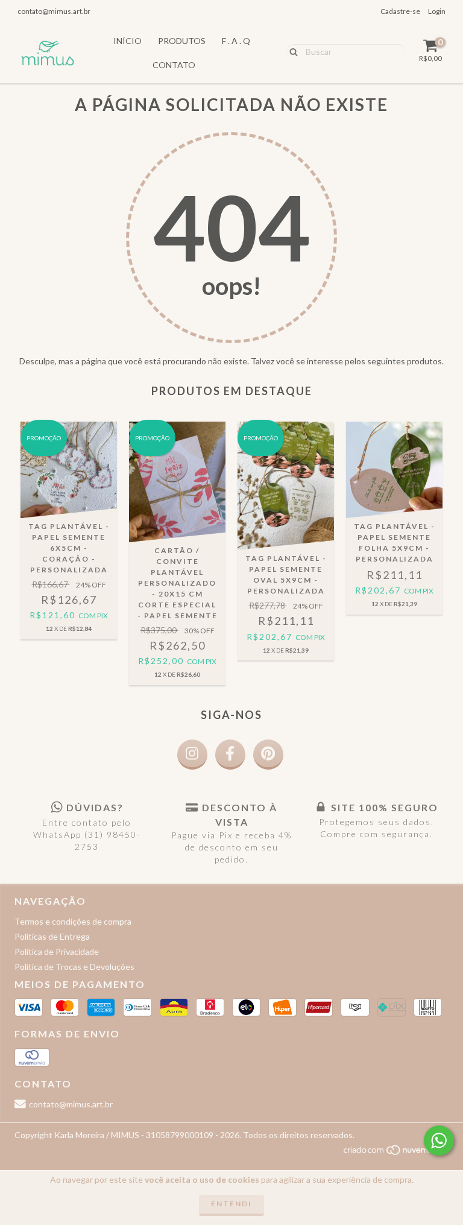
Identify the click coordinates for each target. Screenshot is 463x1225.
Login (437, 11)
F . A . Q (236, 41)
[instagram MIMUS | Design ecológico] (192, 754)
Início (127, 41)
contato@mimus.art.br (53, 11)
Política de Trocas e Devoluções (74, 966)
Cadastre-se (400, 11)
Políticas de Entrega (52, 936)
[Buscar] (291, 51)
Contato (174, 65)
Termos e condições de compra (72, 921)
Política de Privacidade (56, 951)
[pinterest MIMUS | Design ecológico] (268, 754)
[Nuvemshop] (396, 1152)
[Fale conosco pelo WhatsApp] (439, 1140)
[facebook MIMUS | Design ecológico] (230, 754)
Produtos (182, 41)
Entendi (231, 1203)
